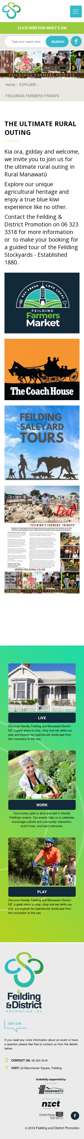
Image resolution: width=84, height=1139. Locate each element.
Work (42, 804)
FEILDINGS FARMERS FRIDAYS (32, 95)
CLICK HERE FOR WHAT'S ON (42, 27)
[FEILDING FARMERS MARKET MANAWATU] (42, 332)
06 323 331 (28, 1060)
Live (42, 717)
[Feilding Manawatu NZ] (14, 10)
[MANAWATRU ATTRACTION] (42, 479)
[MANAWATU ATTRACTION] (42, 399)
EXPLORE (27, 84)
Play (42, 891)
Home (10, 84)
